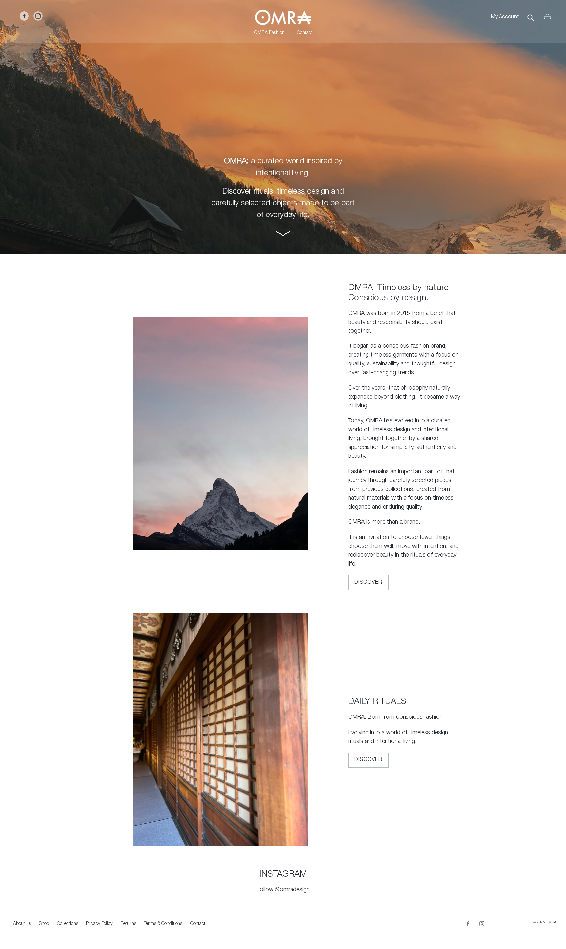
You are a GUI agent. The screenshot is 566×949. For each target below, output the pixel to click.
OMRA (551, 922)
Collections (67, 924)
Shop (44, 924)
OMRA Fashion (273, 32)
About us (22, 924)
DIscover (368, 760)
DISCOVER (368, 582)
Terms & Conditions (163, 924)
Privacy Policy (99, 924)
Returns (128, 924)
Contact (304, 33)
